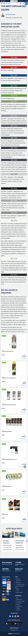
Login (26, 1)
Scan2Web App (19, 606)
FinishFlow (18, 610)
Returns (17, 588)
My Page (18, 579)
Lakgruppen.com (13, 630)
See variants (23, 358)
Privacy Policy (19, 603)
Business (15, 1)
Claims (17, 590)
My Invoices (18, 582)
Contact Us (18, 604)
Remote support (19, 592)
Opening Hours (19, 599)
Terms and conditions (20, 584)
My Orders (18, 580)
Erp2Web (18, 608)
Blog (17, 597)
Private (12, 1)
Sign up (21, 1)
